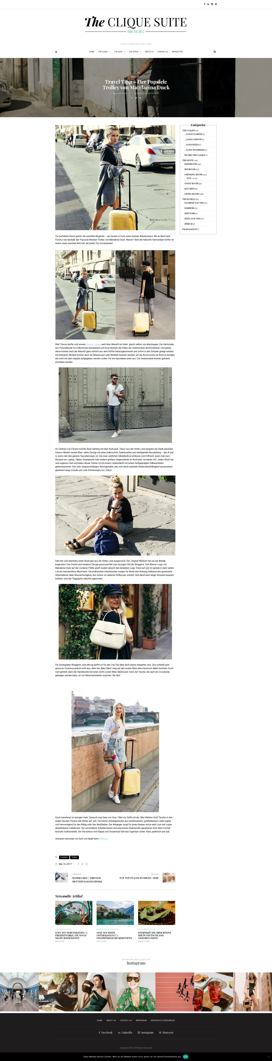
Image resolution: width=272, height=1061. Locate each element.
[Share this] (132, 98)
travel (74, 857)
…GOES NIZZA (191, 144)
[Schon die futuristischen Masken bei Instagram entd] (97, 991)
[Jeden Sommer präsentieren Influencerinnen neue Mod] (136, 991)
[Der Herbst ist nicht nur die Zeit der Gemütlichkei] (19, 991)
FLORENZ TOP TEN (194, 203)
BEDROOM (190, 169)
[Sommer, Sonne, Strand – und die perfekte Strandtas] (252, 991)
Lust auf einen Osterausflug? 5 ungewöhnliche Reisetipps (114, 935)
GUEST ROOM (103, 929)
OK (185, 1056)
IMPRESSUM (141, 1020)
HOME (91, 52)
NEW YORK (189, 213)
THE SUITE (118, 52)
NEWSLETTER (177, 52)
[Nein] (268, 1056)
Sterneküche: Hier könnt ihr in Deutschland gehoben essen (154, 935)
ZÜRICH (188, 224)
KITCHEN (143, 929)
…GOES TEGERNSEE (194, 150)
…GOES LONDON (193, 139)
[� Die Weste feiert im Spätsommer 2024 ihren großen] (58, 991)
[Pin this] (140, 98)
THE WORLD (134, 52)
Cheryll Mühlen (121, 93)
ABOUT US (149, 52)
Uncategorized (189, 229)
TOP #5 (68, 929)
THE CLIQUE (103, 52)
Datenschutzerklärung (163, 1020)
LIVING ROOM (191, 194)
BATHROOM (190, 164)
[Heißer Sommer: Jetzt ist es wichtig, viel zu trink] (213, 991)
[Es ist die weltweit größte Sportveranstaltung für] (174, 991)
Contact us (163, 52)
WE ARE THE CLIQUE (194, 155)
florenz (64, 857)
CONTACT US (126, 1020)
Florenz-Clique (93, 344)
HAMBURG (189, 208)
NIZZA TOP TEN (192, 218)
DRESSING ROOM (143, 93)
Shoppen (103, 838)
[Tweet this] (136, 98)
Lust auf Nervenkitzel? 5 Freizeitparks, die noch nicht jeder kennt (71, 935)
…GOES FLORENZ (193, 134)
